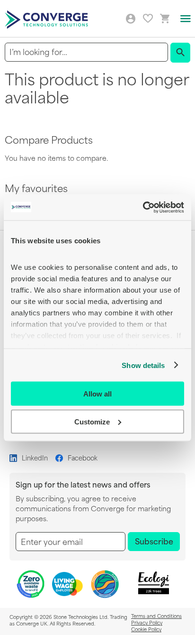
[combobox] (86, 52)
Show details (143, 365)
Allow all (97, 394)
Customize (92, 421)
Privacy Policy (146, 622)
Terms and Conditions (156, 615)
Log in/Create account (130, 19)
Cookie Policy (146, 629)
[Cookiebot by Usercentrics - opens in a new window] (142, 207)
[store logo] (48, 19)
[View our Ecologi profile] (153, 583)
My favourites (148, 18)
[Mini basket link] (165, 18)
